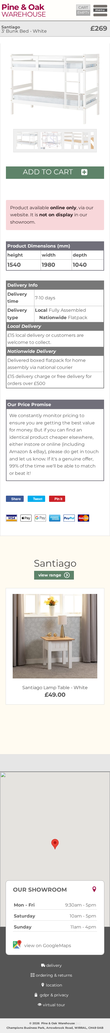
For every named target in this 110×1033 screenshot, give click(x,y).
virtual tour (53, 1004)
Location (53, 985)
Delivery (53, 965)
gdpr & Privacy (54, 995)
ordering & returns (53, 975)
